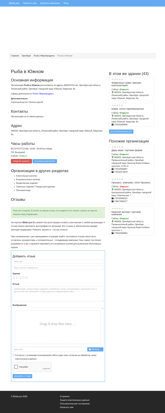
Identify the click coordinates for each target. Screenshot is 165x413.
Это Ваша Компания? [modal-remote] (44, 161)
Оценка (16, 274)
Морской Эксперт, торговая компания (126, 213)
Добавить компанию (50, 3)
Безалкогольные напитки (28, 179)
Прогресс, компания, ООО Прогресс (131, 182)
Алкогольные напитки (26, 176)
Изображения (19, 305)
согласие (73, 355)
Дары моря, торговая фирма (127, 150)
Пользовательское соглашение (75, 404)
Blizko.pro (14, 3)
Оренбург (26, 56)
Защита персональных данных (74, 400)
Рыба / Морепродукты (44, 56)
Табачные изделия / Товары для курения (35, 187)
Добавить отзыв (22, 376)
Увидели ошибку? (21, 161)
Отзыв (16, 284)
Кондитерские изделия (27, 183)
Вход (66, 3)
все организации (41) (121, 132)
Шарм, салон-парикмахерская (128, 109)
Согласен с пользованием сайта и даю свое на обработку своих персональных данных (55, 357)
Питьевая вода (23, 190)
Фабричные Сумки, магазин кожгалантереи (126, 84)
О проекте (65, 396)
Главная (15, 56)
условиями (31, 355)
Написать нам (29, 3)
